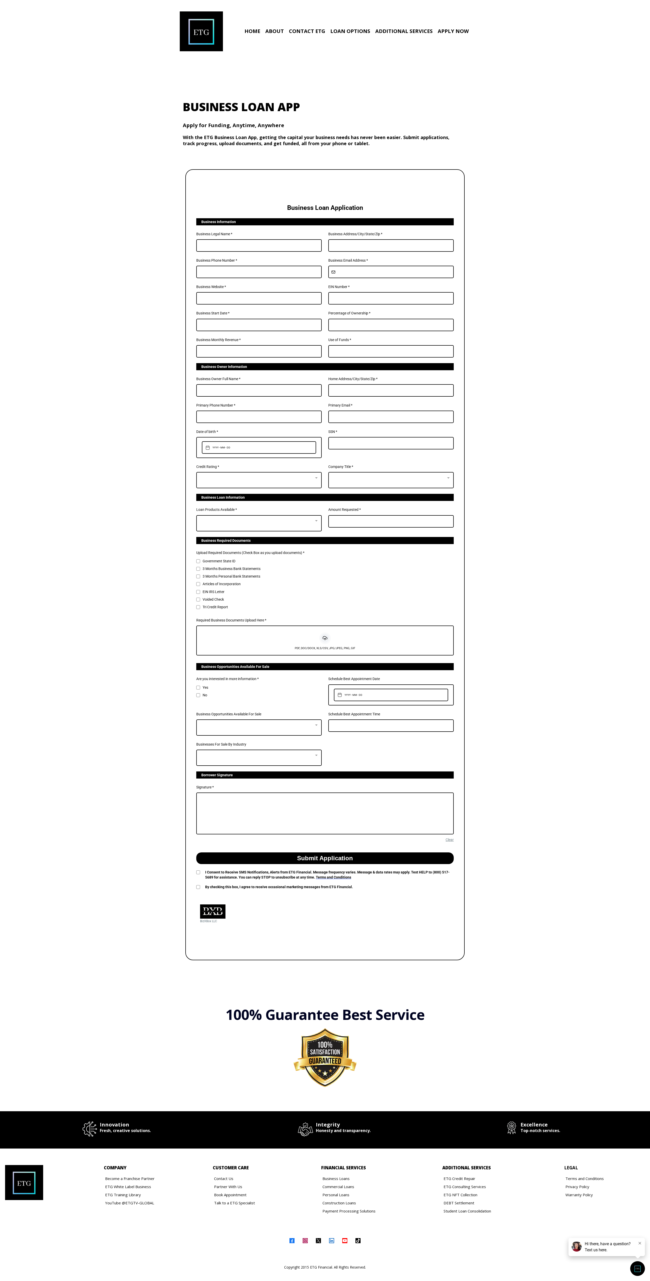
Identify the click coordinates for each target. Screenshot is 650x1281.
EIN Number (339, 287)
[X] (318, 1240)
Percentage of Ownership (349, 313)
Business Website (211, 287)
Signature (205, 787)
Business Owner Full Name (218, 379)
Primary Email (340, 405)
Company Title (340, 467)
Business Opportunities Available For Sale (228, 714)
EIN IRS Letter (213, 592)
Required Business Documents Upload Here (231, 620)
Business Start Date (213, 313)
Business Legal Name (214, 234)
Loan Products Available (216, 510)
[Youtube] (344, 1240)
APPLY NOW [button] (453, 31)
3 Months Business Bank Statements (232, 569)
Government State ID (219, 561)
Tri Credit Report (215, 607)
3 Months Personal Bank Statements (231, 576)
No (205, 695)
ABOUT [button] (274, 31)
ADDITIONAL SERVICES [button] (404, 31)
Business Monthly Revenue (218, 340)
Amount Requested (344, 510)
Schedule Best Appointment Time (354, 714)
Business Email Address (348, 260)
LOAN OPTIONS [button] (350, 31)
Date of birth (207, 432)
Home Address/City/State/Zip (353, 379)
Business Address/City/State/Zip (355, 234)
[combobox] (259, 480)
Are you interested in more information (227, 679)
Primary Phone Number (215, 405)
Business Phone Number (216, 260)
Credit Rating (207, 467)
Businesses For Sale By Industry (221, 744)
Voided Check (213, 599)
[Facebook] (292, 1240)
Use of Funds (339, 340)
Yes (205, 687)
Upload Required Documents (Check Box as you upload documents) (250, 553)
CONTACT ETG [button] (307, 31)
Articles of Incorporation (222, 584)
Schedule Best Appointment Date (354, 679)
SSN (332, 432)
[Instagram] (305, 1240)
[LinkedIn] (331, 1240)
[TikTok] (358, 1240)
